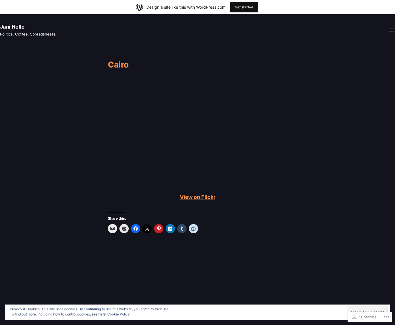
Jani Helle (12, 27)
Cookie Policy (118, 314)
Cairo (118, 65)
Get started (244, 7)
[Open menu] (391, 30)
